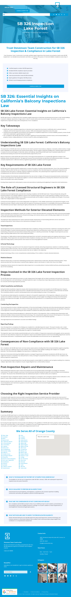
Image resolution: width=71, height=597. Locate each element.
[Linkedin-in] (59, 14)
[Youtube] (56, 14)
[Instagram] (62, 14)
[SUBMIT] (30, 572)
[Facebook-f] (54, 14)
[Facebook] (5, 576)
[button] (4, 14)
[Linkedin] (10, 576)
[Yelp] (64, 14)
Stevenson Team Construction (13, 542)
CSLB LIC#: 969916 (8, 551)
